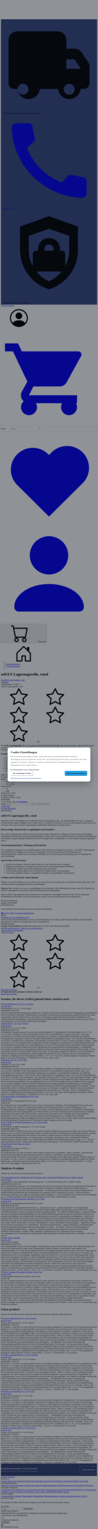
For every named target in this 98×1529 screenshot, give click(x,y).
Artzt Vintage (51, 1490)
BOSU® (78, 1490)
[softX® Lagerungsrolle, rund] (13, 680)
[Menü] (2, 425)
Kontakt (4, 1481)
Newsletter (89, 1485)
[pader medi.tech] (8, 1477)
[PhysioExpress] (49, 307)
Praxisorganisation (66, 1496)
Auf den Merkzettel (8, 808)
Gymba (36, 1492)
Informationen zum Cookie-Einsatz (26, 770)
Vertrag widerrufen (88, 1470)
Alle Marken (6, 1490)
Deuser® (18, 1492)
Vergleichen (5, 806)
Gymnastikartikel (7, 1496)
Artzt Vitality (61, 1490)
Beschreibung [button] (6, 811)
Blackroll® (71, 1490)
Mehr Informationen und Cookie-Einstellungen (26, 778)
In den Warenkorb (42, 804)
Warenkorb (21, 1481)
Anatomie (18, 1496)
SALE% (84, 1496)
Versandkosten (21, 802)
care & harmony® (89, 1490)
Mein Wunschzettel (46, 1481)
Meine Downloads (81, 1481)
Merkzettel (35, 1481)
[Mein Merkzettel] (49, 527)
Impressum (5, 1485)
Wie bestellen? (79, 1485)
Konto (27, 1481)
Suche (3, 429)
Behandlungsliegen (13, 664)
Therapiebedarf (38, 1496)
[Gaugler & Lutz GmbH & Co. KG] (15, 917)
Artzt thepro (40, 1490)
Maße (3, 775)
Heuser (66, 1492)
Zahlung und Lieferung (33, 1485)
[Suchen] (39, 428)
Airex (25, 1490)
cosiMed (4, 1492)
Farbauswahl (6, 777)
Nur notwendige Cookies (22, 773)
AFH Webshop (16, 1490)
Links (14, 1481)
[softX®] (4, 682)
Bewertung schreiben (9, 990)
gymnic (42, 1492)
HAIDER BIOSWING (54, 1492)
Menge (3, 804)
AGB (12, 1485)
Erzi (24, 1492)
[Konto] (19, 326)
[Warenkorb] (49, 422)
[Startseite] (24, 662)
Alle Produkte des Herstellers (12, 930)
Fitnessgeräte (27, 1496)
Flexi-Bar (29, 1492)
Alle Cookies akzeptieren (76, 773)
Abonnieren (28, 1509)
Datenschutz (19, 1485)
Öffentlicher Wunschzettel (64, 1481)
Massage (77, 1496)
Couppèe (11, 1492)
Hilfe (9, 1481)
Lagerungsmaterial (13, 666)
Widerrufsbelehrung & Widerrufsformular (57, 1485)
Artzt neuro (31, 1490)
